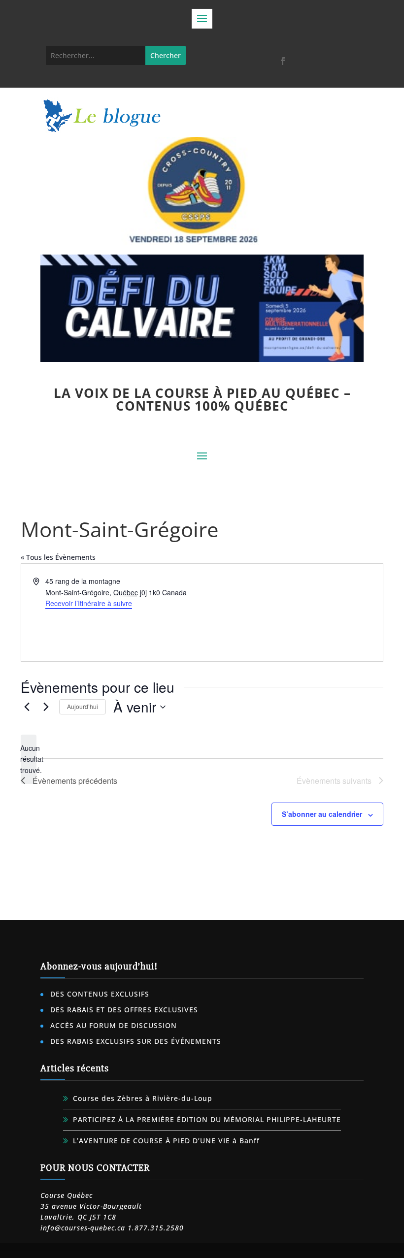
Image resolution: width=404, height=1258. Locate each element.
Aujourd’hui (82, 706)
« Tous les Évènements (58, 557)
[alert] (28, 759)
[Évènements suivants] (46, 707)
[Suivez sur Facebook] (283, 61)
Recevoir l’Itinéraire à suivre (88, 603)
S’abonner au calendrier (322, 814)
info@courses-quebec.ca (82, 1227)
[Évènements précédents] (27, 707)
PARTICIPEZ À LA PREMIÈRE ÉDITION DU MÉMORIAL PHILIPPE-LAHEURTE (207, 1119)
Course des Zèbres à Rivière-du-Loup (142, 1098)
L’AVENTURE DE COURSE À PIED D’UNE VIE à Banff (166, 1140)
